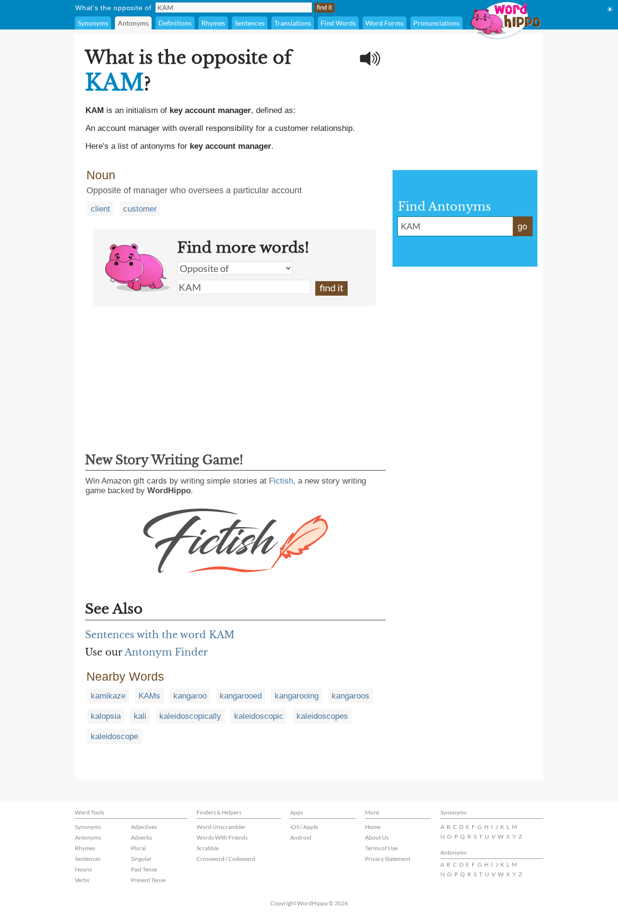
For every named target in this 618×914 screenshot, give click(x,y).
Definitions (175, 23)
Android (300, 837)
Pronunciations (436, 23)
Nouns (83, 869)
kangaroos (350, 695)
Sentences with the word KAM (160, 635)
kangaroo (190, 695)
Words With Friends (222, 837)
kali (140, 716)
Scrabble (208, 848)
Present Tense (148, 880)
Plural (138, 848)
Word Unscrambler (221, 826)
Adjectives (144, 826)
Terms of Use (381, 848)
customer (140, 209)
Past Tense (144, 869)
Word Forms (384, 23)
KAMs (149, 695)
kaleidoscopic (258, 716)
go (522, 226)
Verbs (82, 880)
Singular (141, 858)
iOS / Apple (304, 826)
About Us (377, 837)
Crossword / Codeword (226, 858)
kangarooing (297, 695)
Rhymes (213, 23)
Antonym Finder (166, 652)
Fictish (281, 481)
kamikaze (108, 695)
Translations (292, 23)
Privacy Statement (387, 858)
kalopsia (106, 716)
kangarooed (241, 695)
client (100, 209)
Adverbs (141, 837)
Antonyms (133, 23)
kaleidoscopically (190, 716)
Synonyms (93, 23)
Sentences (250, 23)
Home (372, 826)
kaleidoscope (114, 736)
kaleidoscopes (322, 716)
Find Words (338, 23)
